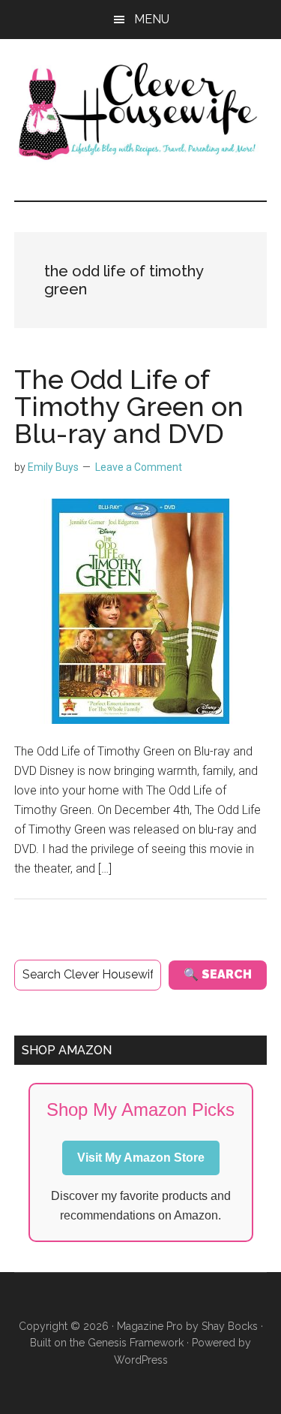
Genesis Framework (136, 1343)
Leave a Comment (138, 467)
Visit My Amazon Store (141, 1157)
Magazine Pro (150, 1326)
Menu (151, 19)
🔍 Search (218, 974)
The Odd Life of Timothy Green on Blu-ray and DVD (129, 406)
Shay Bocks (230, 1326)
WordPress (141, 1360)
